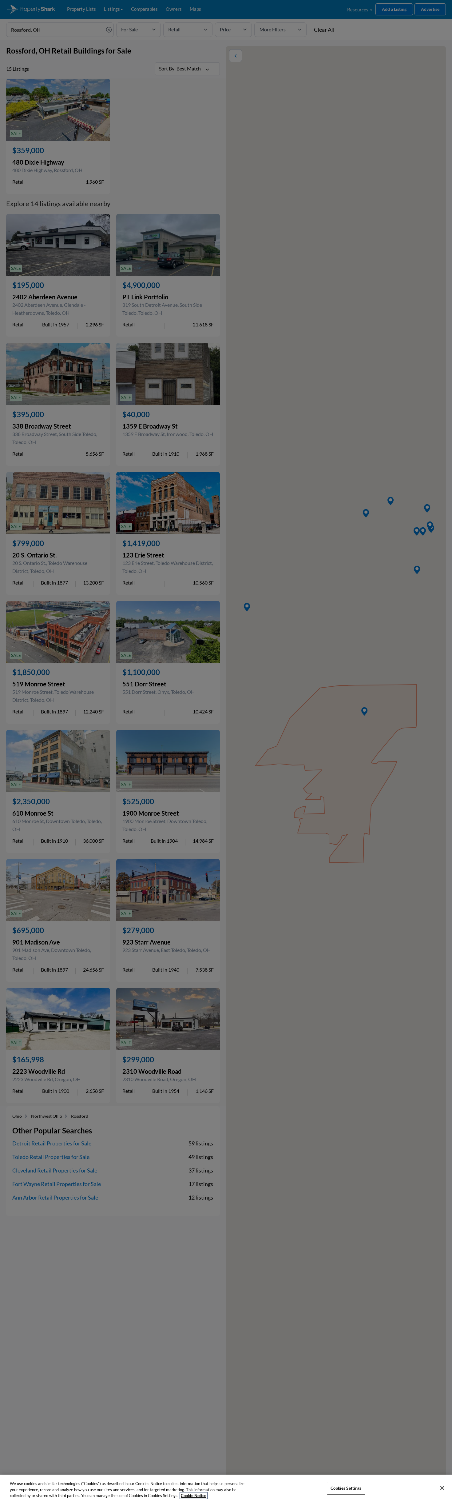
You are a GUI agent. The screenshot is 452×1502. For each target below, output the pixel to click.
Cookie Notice (193, 1495)
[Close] (442, 1488)
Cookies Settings (346, 1487)
